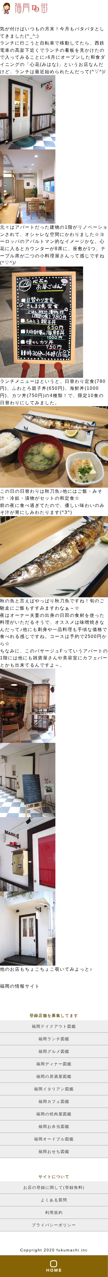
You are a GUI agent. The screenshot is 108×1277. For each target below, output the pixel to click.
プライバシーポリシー (54, 1225)
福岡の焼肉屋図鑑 (54, 1114)
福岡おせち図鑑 (54, 1151)
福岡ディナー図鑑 (54, 1064)
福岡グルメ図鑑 (54, 1051)
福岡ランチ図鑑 (54, 1039)
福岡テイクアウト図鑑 (54, 1026)
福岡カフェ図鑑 (54, 1101)
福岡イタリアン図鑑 (54, 1089)
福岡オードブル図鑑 (54, 1139)
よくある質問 (54, 1200)
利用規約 (54, 1212)
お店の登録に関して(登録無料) (54, 1187)
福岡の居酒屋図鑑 (54, 1076)
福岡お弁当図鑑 (54, 1126)
